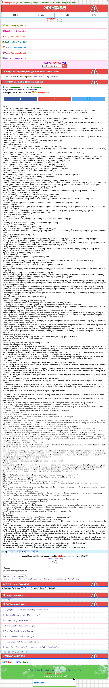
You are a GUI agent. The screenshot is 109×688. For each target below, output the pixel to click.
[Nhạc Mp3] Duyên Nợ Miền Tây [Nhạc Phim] (22, 615)
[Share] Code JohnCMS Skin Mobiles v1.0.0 (22, 642)
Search (5, 77)
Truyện (52, 579)
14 (33, 552)
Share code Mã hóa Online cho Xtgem (19, 637)
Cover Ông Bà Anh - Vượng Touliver (19, 631)
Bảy (32, 579)
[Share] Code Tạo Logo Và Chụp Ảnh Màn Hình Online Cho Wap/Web (31, 647)
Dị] (29, 579)
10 (27, 552)
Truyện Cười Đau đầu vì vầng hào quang (20, 626)
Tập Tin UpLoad (40, 77)
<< (10, 552)
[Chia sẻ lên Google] (54, 99)
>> (36, 552)
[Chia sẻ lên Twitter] (88, 99)
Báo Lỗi (30, 77)
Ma (19, 579)
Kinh (25, 579)
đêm (37, 579)
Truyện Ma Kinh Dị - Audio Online (23, 90)
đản (45, 579)
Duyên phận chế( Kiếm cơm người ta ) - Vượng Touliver (26, 610)
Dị (64, 579)
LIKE (50, 559)
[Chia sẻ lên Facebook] (20, 99)
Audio (70, 579)
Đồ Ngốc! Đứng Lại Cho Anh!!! (16, 621)
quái (41, 579)
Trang (5, 579)
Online (75, 579)
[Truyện (14, 579)
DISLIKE (59, 559)
